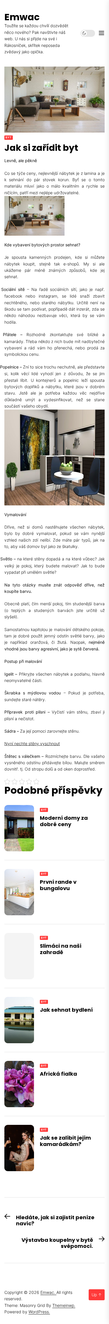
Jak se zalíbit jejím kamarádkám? (65, 1141)
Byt (9, 137)
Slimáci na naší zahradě (60, 949)
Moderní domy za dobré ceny (64, 821)
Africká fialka (58, 1073)
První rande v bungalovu (58, 885)
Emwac (22, 16)
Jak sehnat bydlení (66, 1009)
